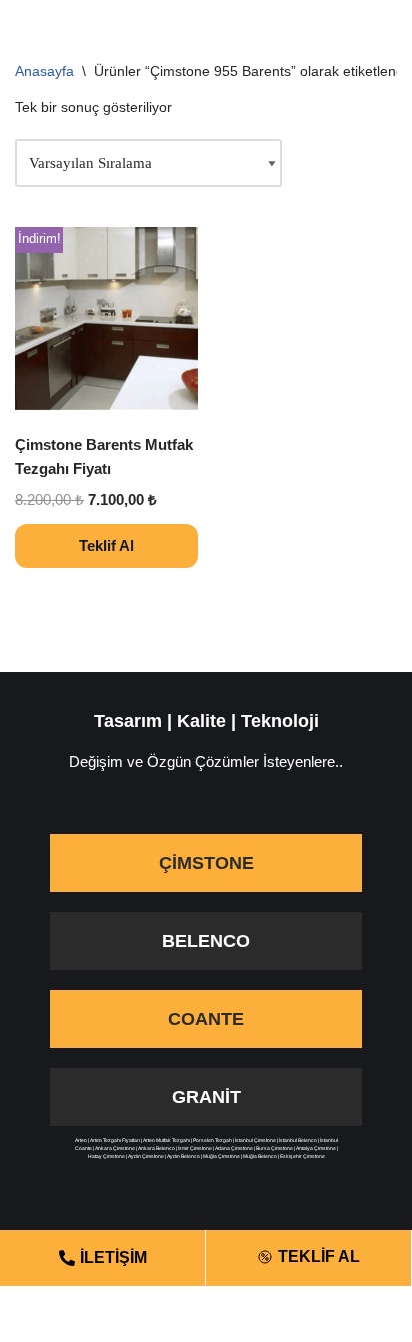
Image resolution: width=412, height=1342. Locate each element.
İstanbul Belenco (298, 1140)
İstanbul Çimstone (255, 1140)
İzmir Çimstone (195, 1148)
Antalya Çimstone (316, 1148)
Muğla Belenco (260, 1156)
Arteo (81, 1140)
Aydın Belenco (183, 1156)
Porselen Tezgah (212, 1140)
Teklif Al (106, 545)
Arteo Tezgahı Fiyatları (115, 1140)
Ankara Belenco (156, 1148)
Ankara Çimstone (115, 1148)
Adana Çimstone (234, 1148)
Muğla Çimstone (221, 1156)
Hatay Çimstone (106, 1156)
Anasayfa (44, 71)
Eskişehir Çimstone (302, 1156)
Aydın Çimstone (146, 1156)
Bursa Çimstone (274, 1148)
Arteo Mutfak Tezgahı (166, 1140)
